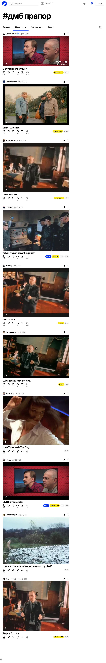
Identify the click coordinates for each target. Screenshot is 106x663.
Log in (100, 4)
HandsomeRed (11, 33)
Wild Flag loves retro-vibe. (17, 380)
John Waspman (11, 81)
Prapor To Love (11, 633)
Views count (36, 27)
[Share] (64, 33)
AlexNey (9, 265)
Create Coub (49, 3)
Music (61, 384)
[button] (100, 27)
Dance (61, 323)
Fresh (50, 27)
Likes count (20, 27)
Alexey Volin (10, 393)
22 (66, 637)
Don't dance (9, 319)
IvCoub (8, 460)
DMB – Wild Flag (11, 127)
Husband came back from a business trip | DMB (27, 566)
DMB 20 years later (13, 502)
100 (66, 131)
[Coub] (4, 3)
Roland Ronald (11, 140)
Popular (6, 27)
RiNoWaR (9, 207)
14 (66, 256)
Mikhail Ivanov (11, 332)
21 (66, 570)
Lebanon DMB (10, 194)
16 (66, 323)
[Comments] (13, 72)
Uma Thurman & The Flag (16, 447)
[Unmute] (6, 63)
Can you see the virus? (15, 68)
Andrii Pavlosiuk (11, 579)
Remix (48, 256)
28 (66, 451)
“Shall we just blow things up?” (19, 253)
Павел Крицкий (11, 514)
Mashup (55, 256)
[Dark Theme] (84, 3)
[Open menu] (1, 659)
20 (66, 72)
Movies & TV (58, 72)
